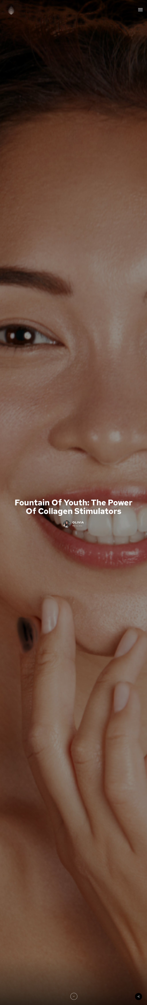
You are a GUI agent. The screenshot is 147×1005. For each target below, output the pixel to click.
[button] (140, 9)
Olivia (78, 522)
